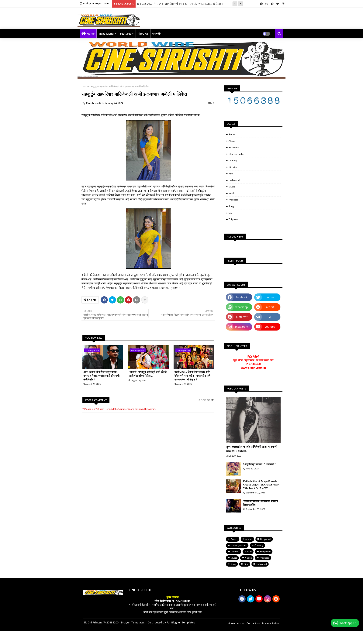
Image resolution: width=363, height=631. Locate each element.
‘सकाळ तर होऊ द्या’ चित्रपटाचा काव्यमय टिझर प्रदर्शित (260, 502)
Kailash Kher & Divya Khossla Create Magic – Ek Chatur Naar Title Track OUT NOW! (261, 484)
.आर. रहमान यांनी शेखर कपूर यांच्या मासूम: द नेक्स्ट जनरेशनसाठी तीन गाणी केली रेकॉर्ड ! (101, 375)
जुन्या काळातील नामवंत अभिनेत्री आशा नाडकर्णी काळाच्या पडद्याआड (251, 448)
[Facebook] (104, 299)
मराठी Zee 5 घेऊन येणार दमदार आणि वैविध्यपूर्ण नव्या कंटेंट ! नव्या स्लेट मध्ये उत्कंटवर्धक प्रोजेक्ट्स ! (180, 3)
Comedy (233, 160)
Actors (232, 134)
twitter (270, 297)
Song (231, 206)
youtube (270, 326)
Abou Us (143, 33)
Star (231, 212)
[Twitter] (112, 299)
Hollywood (234, 180)
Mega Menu (106, 33)
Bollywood (234, 147)
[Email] (136, 299)
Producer (233, 199)
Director (233, 167)
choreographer (237, 154)
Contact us (253, 623)
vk (270, 317)
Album (232, 140)
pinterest (241, 317)
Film (231, 173)
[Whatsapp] (120, 299)
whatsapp (241, 307)
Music (232, 186)
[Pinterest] (128, 299)
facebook (241, 297)
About (241, 623)
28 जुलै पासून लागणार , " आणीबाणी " (259, 464)
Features (125, 33)
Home (91, 33)
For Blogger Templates (181, 622)
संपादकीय (156, 33)
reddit (270, 307)
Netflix (232, 193)
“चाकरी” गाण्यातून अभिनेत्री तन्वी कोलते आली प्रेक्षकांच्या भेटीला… (148, 373)
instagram (241, 326)
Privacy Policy (270, 623)
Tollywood (234, 219)
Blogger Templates (133, 622)
